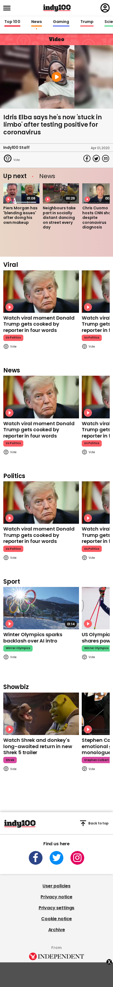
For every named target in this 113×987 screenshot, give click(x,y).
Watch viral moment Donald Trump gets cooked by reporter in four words (39, 324)
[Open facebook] (36, 858)
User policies (56, 886)
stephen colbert (96, 760)
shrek (10, 760)
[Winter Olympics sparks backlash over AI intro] (41, 608)
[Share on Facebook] (87, 158)
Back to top (98, 823)
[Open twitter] (56, 858)
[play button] (56, 77)
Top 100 (12, 21)
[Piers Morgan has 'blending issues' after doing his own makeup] (21, 193)
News (36, 21)
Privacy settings (56, 908)
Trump (87, 21)
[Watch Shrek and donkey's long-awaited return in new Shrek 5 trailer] (41, 714)
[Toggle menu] (8, 8)
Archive (56, 930)
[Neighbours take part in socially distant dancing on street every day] (61, 193)
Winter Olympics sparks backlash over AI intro (32, 637)
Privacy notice (56, 897)
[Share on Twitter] (96, 158)
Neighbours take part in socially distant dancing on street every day (59, 217)
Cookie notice (56, 919)
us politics (13, 337)
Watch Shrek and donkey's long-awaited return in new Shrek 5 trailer (37, 746)
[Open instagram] (77, 858)
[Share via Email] (105, 158)
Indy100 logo (57, 8)
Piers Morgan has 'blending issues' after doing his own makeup (20, 215)
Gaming (61, 21)
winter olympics (18, 648)
